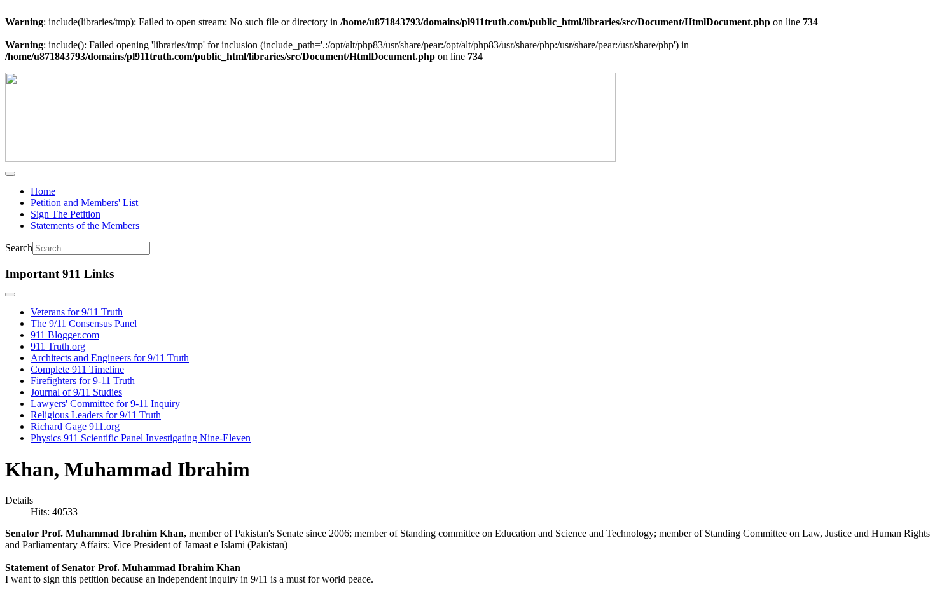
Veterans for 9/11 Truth (77, 312)
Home (43, 191)
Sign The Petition (65, 214)
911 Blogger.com (65, 334)
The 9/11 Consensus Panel (84, 323)
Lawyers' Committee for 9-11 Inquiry (105, 403)
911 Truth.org (58, 346)
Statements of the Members (85, 225)
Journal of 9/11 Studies (76, 392)
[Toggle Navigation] (10, 174)
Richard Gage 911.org (75, 426)
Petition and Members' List (84, 202)
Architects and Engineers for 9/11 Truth (110, 357)
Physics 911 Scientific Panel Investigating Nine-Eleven (141, 437)
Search (18, 247)
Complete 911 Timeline (77, 369)
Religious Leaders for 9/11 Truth (96, 415)
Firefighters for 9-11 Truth (83, 380)
